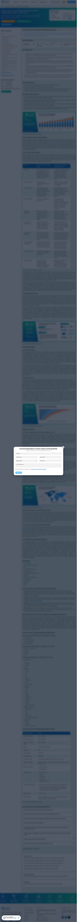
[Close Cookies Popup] (18, 918)
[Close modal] (63, 447)
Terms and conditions (41, 469)
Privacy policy (34, 469)
